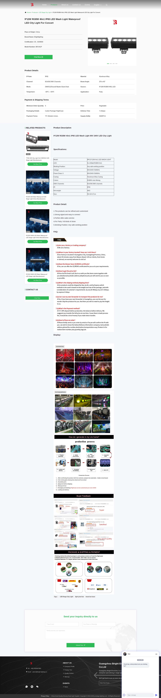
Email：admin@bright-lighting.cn (37, 672)
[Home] (32, 4)
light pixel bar (79, 596)
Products (54, 5)
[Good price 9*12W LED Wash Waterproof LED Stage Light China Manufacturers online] (37, 182)
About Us (64, 5)
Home (44, 5)
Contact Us (76, 5)
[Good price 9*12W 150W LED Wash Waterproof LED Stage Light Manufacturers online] (37, 259)
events (87, 5)
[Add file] (124, 695)
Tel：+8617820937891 (34, 668)
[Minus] (156, 654)
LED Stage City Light (45, 12)
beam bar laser (90, 596)
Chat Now (37, 57)
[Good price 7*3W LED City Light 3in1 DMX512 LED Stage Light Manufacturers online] (37, 143)
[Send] (156, 695)
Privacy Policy (45, 696)
